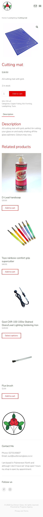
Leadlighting (12, 18)
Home (4, 18)
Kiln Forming (27, 104)
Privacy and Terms (21, 511)
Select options (11, 335)
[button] (40, 6)
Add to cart (17, 93)
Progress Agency (26, 507)
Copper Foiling (16, 104)
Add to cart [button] (10, 208)
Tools (14, 106)
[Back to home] (7, 6)
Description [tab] (8, 114)
